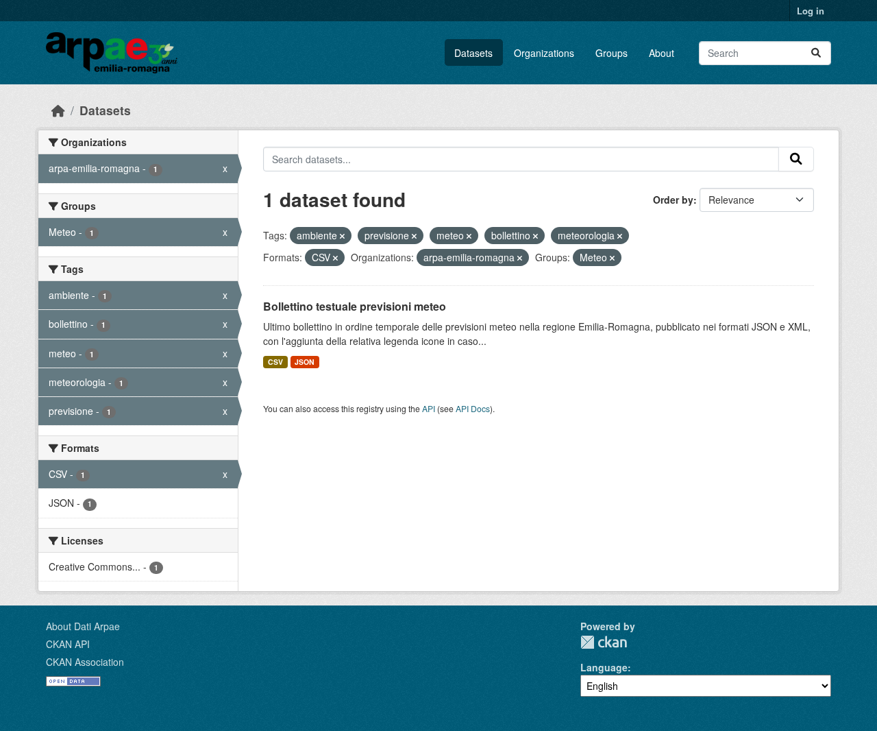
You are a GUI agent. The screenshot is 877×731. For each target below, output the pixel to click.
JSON (304, 362)
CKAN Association (85, 662)
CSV (275, 362)
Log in (810, 10)
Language (604, 667)
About (661, 53)
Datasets (473, 53)
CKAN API (68, 644)
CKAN (603, 642)
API (428, 408)
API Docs (473, 408)
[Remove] (342, 235)
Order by (673, 199)
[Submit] (816, 53)
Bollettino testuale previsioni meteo (354, 306)
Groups (611, 53)
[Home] (58, 110)
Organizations (544, 53)
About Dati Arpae (83, 626)
